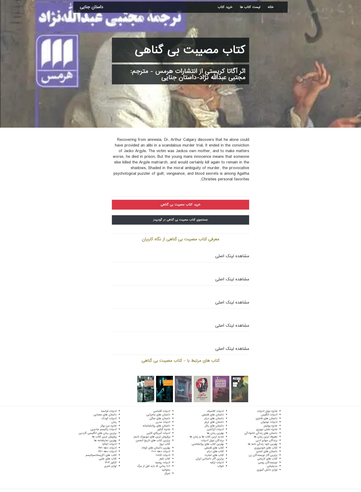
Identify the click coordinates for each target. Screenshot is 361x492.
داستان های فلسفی (213, 415)
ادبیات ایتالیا (109, 444)
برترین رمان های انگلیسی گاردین (98, 433)
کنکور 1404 (111, 462)
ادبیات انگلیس (269, 415)
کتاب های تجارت (214, 455)
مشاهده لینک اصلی (232, 256)
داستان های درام (214, 418)
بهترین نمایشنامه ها (105, 440)
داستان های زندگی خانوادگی (260, 433)
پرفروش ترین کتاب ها (104, 437)
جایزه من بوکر (109, 426)
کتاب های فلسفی (214, 448)
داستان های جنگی (159, 418)
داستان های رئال (214, 426)
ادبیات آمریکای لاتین (158, 433)
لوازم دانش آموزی (267, 470)
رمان (114, 422)
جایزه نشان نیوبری (266, 429)
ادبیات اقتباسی (161, 411)
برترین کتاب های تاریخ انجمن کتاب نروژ (153, 442)
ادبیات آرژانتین (215, 429)
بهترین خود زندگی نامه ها (262, 444)
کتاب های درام (215, 451)
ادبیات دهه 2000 (161, 451)
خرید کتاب (225, 7)
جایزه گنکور (163, 429)
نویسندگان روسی (267, 462)
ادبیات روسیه (162, 462)
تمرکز (167, 473)
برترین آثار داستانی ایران (210, 459)
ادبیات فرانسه (109, 411)
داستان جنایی (91, 7)
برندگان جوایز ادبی (266, 440)
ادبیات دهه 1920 (107, 451)
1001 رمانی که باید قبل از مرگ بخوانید (153, 468)
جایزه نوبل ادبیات (267, 411)
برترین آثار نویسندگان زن (263, 455)
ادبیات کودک (109, 418)
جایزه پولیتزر (270, 426)
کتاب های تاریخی (267, 459)
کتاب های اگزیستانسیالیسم (101, 455)
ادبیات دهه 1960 (107, 448)
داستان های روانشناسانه (156, 426)
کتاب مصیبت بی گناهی (190, 50)
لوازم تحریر (110, 466)
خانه (271, 7)
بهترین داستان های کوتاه (156, 448)
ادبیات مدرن (163, 422)
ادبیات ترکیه (217, 462)
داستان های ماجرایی (158, 415)
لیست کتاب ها (250, 7)
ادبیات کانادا (163, 455)
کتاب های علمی (108, 459)
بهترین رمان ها (215, 433)
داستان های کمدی (266, 451)
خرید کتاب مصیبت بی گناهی (180, 204)
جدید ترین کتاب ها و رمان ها (207, 437)
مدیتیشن (272, 466)
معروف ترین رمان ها (265, 437)
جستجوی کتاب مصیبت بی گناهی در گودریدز (180, 219)
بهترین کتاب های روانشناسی (208, 444)
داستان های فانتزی (266, 418)
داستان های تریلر (214, 422)
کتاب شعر (164, 459)
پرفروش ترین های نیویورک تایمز (152, 437)
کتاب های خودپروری (265, 448)
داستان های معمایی (105, 415)
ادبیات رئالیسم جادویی (103, 429)
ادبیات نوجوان (269, 422)
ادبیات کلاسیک (215, 411)
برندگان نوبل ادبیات (212, 440)
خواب (220, 466)
